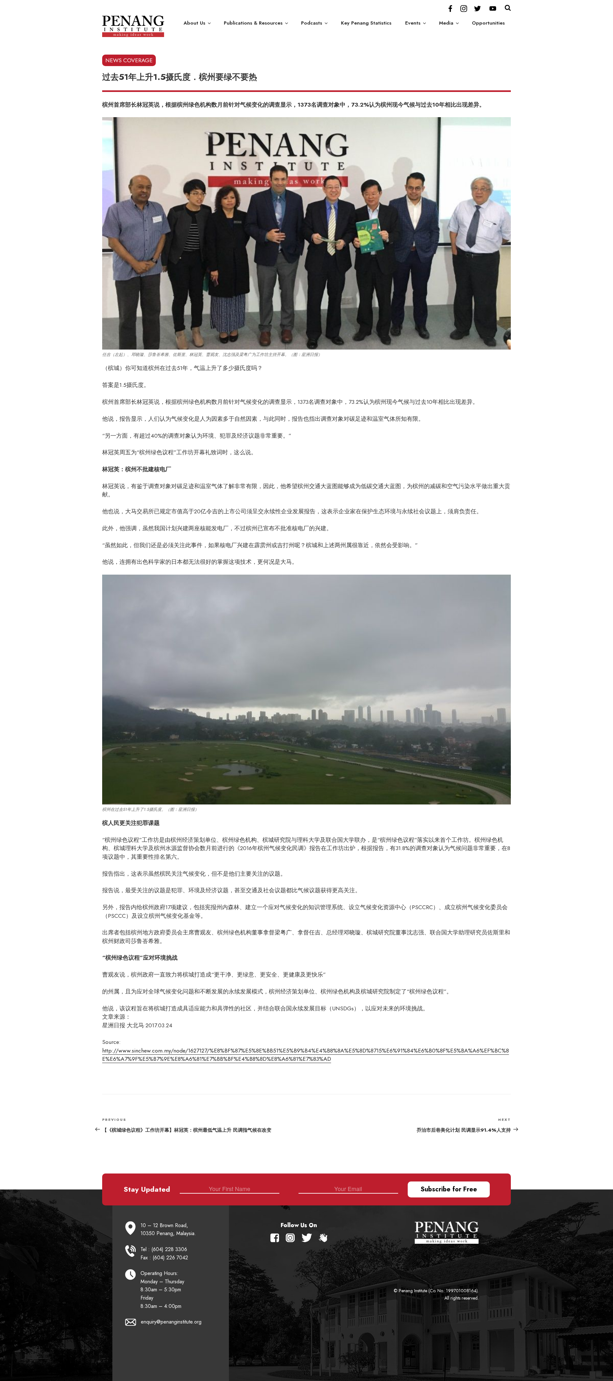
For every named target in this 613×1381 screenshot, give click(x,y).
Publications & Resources (253, 22)
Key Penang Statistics (366, 22)
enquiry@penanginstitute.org (171, 1321)
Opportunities (488, 22)
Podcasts (311, 22)
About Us (194, 22)
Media (446, 22)
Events (412, 22)
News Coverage (129, 60)
